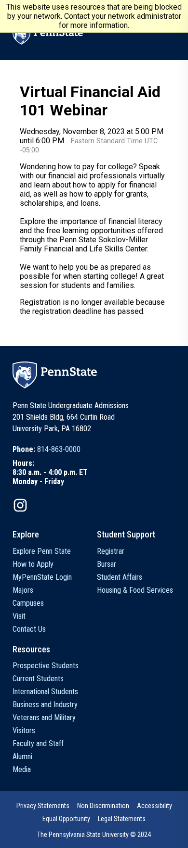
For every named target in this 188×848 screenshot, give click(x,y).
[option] (50, 449)
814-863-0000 (59, 449)
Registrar (110, 551)
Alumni (22, 756)
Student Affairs (119, 577)
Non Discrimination (103, 806)
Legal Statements (122, 819)
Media (22, 769)
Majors (23, 590)
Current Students (38, 678)
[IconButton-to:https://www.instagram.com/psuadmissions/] (20, 505)
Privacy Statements (42, 806)
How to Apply (33, 564)
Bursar (106, 564)
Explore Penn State (42, 551)
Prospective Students (46, 665)
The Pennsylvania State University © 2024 (94, 834)
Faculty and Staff (38, 743)
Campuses (28, 603)
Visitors (24, 730)
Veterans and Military (44, 717)
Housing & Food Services (135, 590)
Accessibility (154, 806)
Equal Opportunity (66, 819)
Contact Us (29, 629)
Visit (19, 616)
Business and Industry (45, 704)
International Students (45, 691)
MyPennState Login (42, 577)
